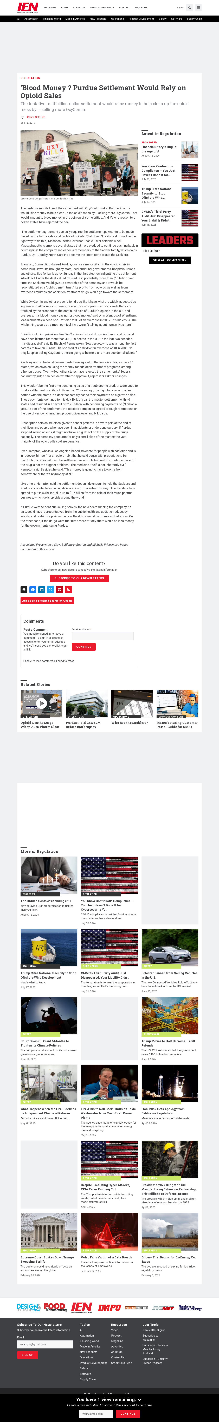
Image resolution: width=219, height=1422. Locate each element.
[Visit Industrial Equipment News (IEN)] (81, 1307)
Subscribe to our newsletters (79, 578)
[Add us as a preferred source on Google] (68, 589)
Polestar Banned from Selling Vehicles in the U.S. (169, 975)
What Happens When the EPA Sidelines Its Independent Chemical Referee (48, 1111)
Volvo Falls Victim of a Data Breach (106, 1257)
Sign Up (27, 1355)
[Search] (189, 7)
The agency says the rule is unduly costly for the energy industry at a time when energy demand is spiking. (108, 1126)
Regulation (30, 78)
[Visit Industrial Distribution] (136, 1307)
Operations (30, 716)
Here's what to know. (33, 982)
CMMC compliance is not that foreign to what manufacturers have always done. (109, 916)
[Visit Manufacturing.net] (163, 1307)
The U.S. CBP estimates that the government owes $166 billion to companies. (168, 1052)
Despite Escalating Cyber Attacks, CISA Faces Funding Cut (105, 1187)
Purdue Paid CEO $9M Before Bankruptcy (83, 725)
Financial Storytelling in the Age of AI (158, 149)
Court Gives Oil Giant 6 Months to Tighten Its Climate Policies (45, 1043)
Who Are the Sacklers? (129, 723)
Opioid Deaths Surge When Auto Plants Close (40, 725)
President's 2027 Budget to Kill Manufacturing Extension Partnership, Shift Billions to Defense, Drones (169, 1189)
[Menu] (198, 7)
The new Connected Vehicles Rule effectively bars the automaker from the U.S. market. (169, 984)
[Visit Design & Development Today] (29, 1307)
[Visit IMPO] (109, 1307)
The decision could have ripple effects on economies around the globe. (46, 1268)
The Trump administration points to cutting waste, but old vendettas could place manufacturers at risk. (107, 1198)
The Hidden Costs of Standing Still (46, 901)
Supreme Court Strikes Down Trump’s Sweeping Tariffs (48, 1259)
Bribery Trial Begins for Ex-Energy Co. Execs (168, 1259)
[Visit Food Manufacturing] (55, 1307)
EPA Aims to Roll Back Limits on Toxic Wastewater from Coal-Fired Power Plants (108, 1113)
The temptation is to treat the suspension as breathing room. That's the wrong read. (108, 984)
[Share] (32, 589)
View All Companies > (170, 260)
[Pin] (59, 589)
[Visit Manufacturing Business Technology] (190, 1307)
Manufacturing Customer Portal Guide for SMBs (177, 725)
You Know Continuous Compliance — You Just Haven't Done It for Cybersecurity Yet (158, 170)
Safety (148, 966)
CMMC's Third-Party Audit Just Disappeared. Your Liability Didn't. (158, 216)
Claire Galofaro (36, 117)
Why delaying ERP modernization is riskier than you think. (47, 907)
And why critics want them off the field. (45, 1118)
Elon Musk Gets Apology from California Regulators (163, 1111)
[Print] (24, 589)
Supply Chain (90, 966)
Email (20, 1337)
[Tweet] (50, 589)
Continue (127, 1413)
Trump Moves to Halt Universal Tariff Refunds (168, 1043)
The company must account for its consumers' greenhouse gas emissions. (49, 1052)
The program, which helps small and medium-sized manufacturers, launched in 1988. (169, 1200)
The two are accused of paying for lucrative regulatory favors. (168, 1268)
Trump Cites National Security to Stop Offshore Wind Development (156, 193)
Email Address (82, 629)
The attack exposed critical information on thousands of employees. (107, 1264)
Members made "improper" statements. (165, 1118)
